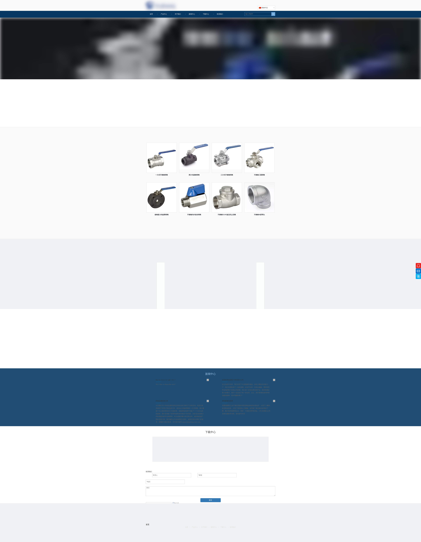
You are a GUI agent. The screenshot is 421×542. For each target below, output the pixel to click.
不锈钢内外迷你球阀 (194, 214)
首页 (186, 527)
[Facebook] (203, 532)
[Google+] (207, 532)
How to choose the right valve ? (165, 380)
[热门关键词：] (273, 14)
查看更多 (201, 341)
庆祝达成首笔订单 (162, 401)
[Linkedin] (210, 532)
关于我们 (204, 527)
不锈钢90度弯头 (259, 214)
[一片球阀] (161, 104)
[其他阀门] (260, 104)
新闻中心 (214, 527)
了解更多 (210, 233)
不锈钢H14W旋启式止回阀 (227, 214)
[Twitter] (214, 532)
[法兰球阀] (194, 104)
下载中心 (223, 527)
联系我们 (233, 527)
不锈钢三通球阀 (259, 175)
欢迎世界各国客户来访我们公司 (233, 380)
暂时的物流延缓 (227, 401)
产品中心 (195, 527)
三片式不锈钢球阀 (227, 175)
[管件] (227, 104)
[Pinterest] (217, 532)
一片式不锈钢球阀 (161, 175)
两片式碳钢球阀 (194, 175)
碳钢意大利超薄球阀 (162, 214)
